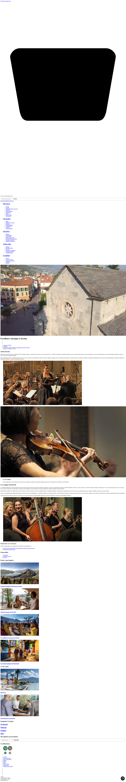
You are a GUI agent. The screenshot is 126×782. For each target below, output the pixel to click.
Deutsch (8, 200)
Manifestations (9, 235)
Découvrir (6, 204)
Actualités (6, 255)
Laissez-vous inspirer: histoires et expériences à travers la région (16, 347)
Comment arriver (9, 252)
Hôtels (7, 221)
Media (4, 761)
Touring (7, 263)
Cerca (15, 198)
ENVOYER (16, 740)
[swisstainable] (7, 750)
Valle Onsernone (9, 211)
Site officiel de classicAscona (9, 549)
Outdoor (7, 234)
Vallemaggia (8, 212)
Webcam (7, 246)
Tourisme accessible (10, 251)
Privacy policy (6, 764)
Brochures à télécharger (11, 250)
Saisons (7, 258)
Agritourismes (9, 226)
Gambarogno (8, 216)
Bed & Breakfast (9, 225)
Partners (4, 760)
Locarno (7, 207)
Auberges (8, 227)
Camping (8, 223)
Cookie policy (6, 765)
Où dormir (6, 219)
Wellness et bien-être (10, 237)
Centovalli (8, 210)
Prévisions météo (9, 248)
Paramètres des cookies (8, 766)
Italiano (2, 200)
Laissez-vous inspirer (10, 260)
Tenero (7, 213)
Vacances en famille (10, 240)
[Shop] (63, 193)
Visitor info (5, 555)
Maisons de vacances (10, 222)
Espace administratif (7, 759)
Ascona (7, 206)
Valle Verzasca (9, 214)
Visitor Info (7, 244)
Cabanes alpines (9, 228)
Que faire (6, 231)
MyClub (7, 249)
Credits (4, 762)
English (5, 200)
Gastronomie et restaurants (11, 238)
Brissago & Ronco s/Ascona (12, 208)
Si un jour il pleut (9, 259)
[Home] (6, 1)
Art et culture (8, 236)
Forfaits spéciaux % (7, 556)
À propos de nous (6, 758)
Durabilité (8, 261)
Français (12, 200)
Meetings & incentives (10, 241)
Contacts (5, 756)
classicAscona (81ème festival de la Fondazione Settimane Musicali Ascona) (19, 548)
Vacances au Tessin (7, 345)
